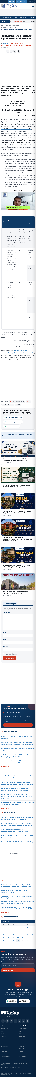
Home (2, 17)
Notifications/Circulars (24, 45)
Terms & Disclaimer (15, 1067)
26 (13, 940)
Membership (22, 1056)
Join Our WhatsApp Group (14, 417)
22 (27, 937)
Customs (3, 1034)
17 (3, 937)
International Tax (5, 1039)
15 (27, 934)
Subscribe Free (8, 970)
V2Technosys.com (6, 1064)
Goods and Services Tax (12, 25)
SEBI (20, 1031)
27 (18, 940)
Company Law (23, 1028)
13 (18, 934)
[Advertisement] (13, 72)
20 (18, 937)
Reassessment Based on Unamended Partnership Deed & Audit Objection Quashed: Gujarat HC (16, 796)
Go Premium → (18, 725)
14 (22, 934)
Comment (6, 612)
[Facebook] (3, 1021)
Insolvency (22, 1036)
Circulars (3, 1049)
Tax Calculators (5, 1056)
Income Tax (8, 17)
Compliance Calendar (7, 1054)
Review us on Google (12, 426)
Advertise (21, 1051)
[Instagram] (19, 1021)
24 (4, 940)
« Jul (3, 946)
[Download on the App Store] (24, 1001)
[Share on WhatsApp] (14, 51)
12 (13, 934)
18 (8, 937)
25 (8, 940)
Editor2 (5, 43)
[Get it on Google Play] (11, 1001)
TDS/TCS (3, 1036)
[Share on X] (7, 51)
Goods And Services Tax (17, 401)
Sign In (31, 1)
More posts (5, 767)
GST (29, 401)
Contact (21, 1054)
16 (32, 934)
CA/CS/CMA (22, 1039)
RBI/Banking (22, 1034)
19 (13, 937)
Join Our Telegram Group (13, 422)
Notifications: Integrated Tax (9, 27)
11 (8, 934)
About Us (21, 1046)
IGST (18, 405)
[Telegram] (27, 1021)
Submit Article (23, 1049)
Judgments (4, 1051)
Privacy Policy (4, 1067)
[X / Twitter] (7, 1021)
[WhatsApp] (23, 1021)
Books (12, 1)
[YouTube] (11, 1021)
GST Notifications (8, 405)
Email (5, 639)
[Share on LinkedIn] (11, 51)
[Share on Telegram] (18, 51)
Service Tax (23, 17)
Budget (16, 17)
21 (22, 937)
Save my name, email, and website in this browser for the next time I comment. (18, 653)
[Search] (34, 17)
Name (5, 632)
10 (3, 934)
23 (32, 937)
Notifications (4, 1046)
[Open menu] (33, 5)
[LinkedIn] (15, 1021)
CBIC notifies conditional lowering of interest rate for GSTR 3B (17, 37)
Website (5, 646)
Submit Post (22, 1)
